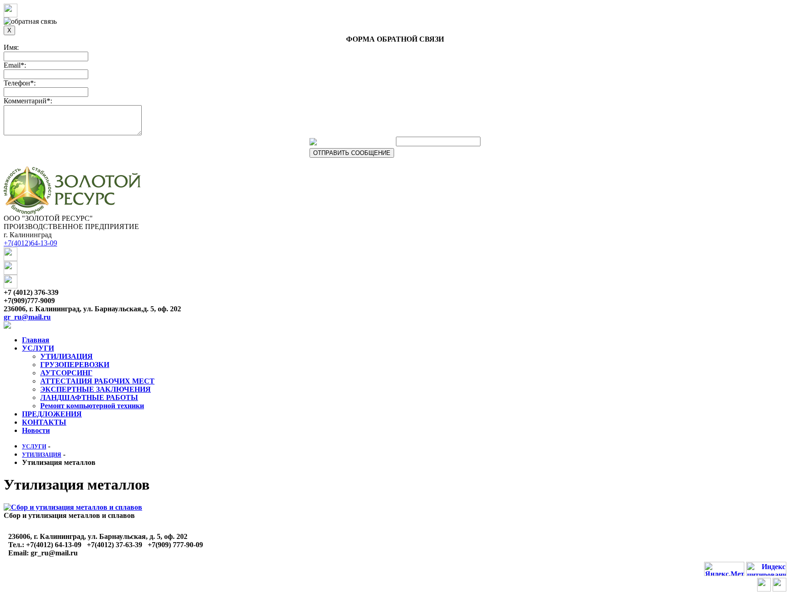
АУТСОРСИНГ (66, 373)
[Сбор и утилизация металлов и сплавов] (73, 507)
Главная (35, 340)
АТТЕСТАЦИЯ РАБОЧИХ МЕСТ (97, 381)
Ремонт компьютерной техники (92, 406)
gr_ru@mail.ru (27, 317)
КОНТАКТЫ (44, 422)
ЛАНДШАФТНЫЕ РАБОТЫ (89, 397)
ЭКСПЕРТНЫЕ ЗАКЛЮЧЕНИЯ (95, 389)
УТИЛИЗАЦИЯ (66, 356)
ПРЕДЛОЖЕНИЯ (52, 414)
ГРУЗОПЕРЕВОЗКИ (74, 364)
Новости (36, 430)
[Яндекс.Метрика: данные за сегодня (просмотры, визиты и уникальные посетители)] (724, 569)
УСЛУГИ (38, 348)
